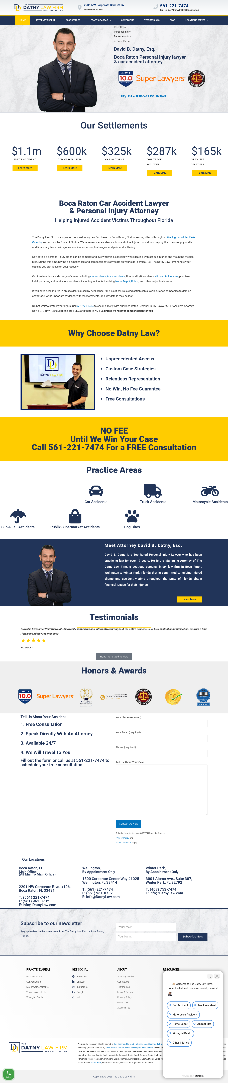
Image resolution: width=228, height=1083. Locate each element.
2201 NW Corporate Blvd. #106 (104, 5)
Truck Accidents (153, 502)
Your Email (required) (128, 732)
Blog (172, 20)
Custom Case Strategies (130, 369)
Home (23, 20)
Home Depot (122, 281)
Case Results (73, 20)
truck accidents (116, 276)
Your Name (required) (128, 717)
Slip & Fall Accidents (18, 527)
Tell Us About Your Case (130, 762)
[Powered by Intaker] (200, 1076)
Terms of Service (123, 842)
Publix (135, 281)
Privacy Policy (122, 838)
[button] (152, 359)
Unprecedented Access (129, 359)
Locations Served (195, 20)
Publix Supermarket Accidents (75, 527)
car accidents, (98, 276)
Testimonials (152, 20)
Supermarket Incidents (158, 1044)
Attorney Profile (45, 20)
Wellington (173, 237)
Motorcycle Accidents (210, 502)
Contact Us (127, 20)
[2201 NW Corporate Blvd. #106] (79, 7)
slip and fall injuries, (167, 276)
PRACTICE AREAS (38, 969)
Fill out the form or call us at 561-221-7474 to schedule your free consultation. (65, 762)
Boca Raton (111, 1048)
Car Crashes (119, 1044)
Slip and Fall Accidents (136, 1044)
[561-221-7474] (155, 6)
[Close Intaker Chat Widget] (217, 976)
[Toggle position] (210, 976)
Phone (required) (126, 747)
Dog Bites (132, 527)
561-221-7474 (174, 5)
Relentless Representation (132, 379)
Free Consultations (125, 399)
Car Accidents (96, 502)
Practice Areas (99, 20)
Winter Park (96, 1062)
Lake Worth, (147, 1048)
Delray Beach (124, 1048)
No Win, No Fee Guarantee (133, 389)
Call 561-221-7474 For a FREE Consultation (114, 447)
